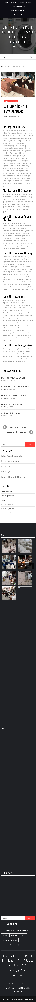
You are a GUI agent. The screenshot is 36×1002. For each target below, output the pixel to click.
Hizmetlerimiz (9, 988)
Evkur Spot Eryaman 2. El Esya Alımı (13, 378)
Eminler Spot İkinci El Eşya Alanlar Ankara (18, 34)
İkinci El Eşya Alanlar (10, 2)
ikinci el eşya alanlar (7, 504)
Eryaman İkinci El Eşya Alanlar (11, 404)
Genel (3, 500)
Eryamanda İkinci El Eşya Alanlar (16, 432)
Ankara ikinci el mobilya (18, 10)
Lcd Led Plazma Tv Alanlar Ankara (12, 456)
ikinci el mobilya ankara (9, 513)
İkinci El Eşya (5, 472)
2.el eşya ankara (6, 491)
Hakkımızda (26, 984)
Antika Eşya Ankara (7, 496)
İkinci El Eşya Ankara (25, 2)
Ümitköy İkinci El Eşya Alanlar (19, 427)
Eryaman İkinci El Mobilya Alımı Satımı (14, 395)
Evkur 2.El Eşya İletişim (23, 988)
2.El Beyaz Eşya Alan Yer (18, 6)
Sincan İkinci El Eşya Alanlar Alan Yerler (15, 387)
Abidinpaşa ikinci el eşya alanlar (12, 413)
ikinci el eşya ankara (11, 101)
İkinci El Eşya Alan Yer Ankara (10, 461)
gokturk (8, 116)
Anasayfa (8, 984)
